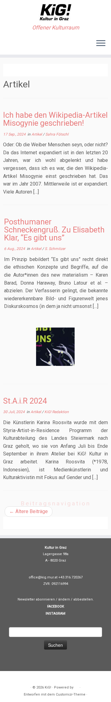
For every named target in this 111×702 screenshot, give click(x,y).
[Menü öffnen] (100, 43)
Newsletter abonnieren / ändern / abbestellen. (56, 599)
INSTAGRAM (55, 614)
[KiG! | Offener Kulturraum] (55, 12)
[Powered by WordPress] (76, 686)
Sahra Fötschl (56, 134)
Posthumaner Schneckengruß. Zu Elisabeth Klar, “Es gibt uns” (54, 229)
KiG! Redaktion (56, 412)
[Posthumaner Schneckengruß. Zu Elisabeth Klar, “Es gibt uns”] (55, 347)
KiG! (48, 687)
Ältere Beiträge (28, 511)
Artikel (37, 134)
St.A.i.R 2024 (25, 400)
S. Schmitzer (55, 249)
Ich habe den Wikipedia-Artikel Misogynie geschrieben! (55, 119)
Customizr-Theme (70, 694)
